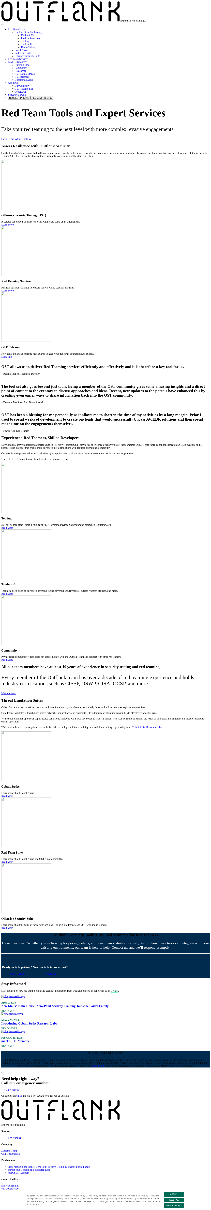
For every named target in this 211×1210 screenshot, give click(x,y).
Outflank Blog (22, 64)
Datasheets (20, 70)
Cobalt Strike (21, 50)
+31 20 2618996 (10, 1090)
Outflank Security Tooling (28, 32)
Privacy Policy (79, 1195)
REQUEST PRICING (19, 98)
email (19, 1095)
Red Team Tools (16, 29)
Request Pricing (17, 973)
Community (21, 67)
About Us (13, 82)
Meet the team (8, 693)
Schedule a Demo (17, 94)
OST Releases (22, 76)
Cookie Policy (92, 1195)
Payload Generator (31, 38)
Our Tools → (24, 139)
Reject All (174, 1200)
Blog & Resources (17, 62)
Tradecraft (26, 44)
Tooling (25, 41)
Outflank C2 (27, 35)
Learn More (7, 224)
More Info (6, 356)
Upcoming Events (24, 79)
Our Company (22, 85)
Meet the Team (9, 1150)
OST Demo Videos (25, 73)
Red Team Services (18, 59)
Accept (173, 1194)
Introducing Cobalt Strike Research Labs (29, 1169)
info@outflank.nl (10, 1185)
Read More (7, 527)
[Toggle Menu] (2, 24)
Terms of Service (114, 1195)
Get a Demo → (9, 139)
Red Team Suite (23, 53)
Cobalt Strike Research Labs (147, 727)
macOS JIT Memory (18, 1172)
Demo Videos (28, 47)
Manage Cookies (174, 1205)
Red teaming (14, 1137)
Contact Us (20, 91)
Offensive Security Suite (27, 56)
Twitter (114, 990)
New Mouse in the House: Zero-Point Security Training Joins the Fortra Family (49, 1166)
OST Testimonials (24, 88)
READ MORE (9, 1010)
